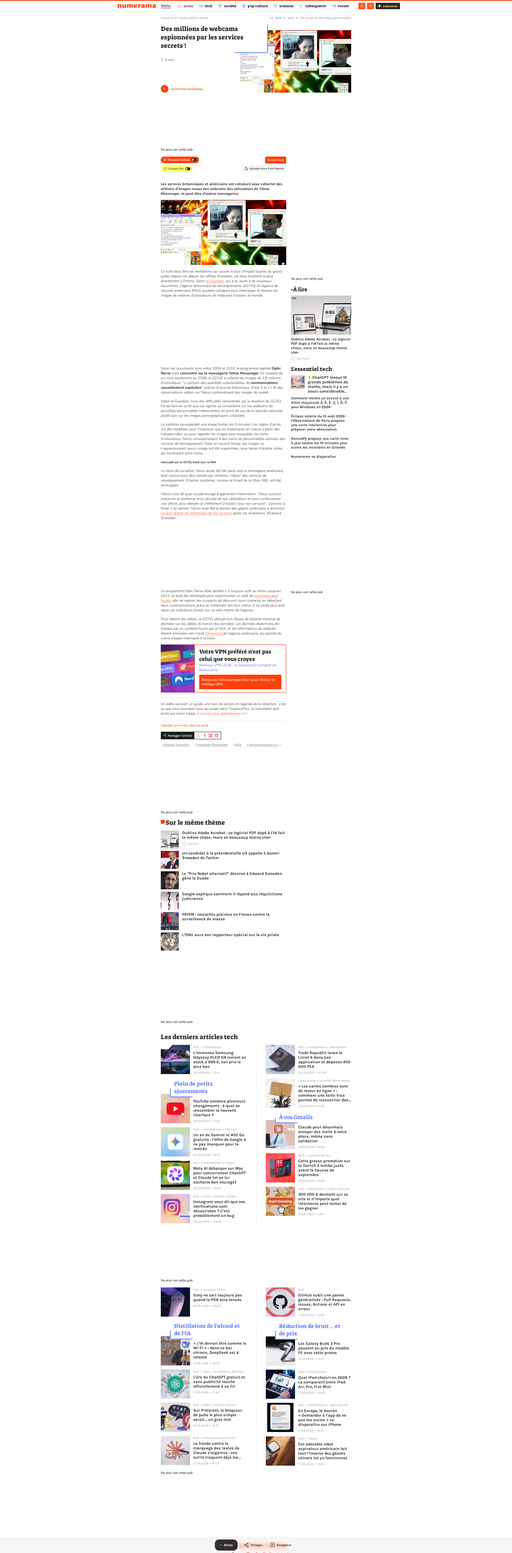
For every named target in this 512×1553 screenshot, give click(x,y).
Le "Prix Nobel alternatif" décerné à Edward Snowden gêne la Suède (232, 875)
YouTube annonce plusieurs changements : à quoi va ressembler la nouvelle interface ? (219, 1108)
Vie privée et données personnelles (325, 18)
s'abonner (390, 6)
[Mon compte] (361, 6)
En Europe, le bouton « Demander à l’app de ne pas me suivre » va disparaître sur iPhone (322, 1417)
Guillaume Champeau (187, 89)
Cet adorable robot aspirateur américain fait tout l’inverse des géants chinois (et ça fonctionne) (322, 1451)
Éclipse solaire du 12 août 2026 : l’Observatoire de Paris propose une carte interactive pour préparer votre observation (319, 423)
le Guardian (215, 281)
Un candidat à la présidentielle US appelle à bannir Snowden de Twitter (230, 855)
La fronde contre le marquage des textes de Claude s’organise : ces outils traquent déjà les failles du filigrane (216, 1450)
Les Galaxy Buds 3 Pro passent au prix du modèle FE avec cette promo (323, 1348)
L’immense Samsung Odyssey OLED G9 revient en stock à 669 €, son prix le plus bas (219, 1059)
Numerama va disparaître (313, 456)
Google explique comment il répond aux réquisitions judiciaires (232, 896)
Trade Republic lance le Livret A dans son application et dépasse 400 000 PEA (324, 1059)
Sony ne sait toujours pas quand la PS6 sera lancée (217, 1297)
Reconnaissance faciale (266, 745)
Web (291, 18)
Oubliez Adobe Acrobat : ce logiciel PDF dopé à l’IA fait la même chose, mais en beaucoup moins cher (233, 835)
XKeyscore (214, 633)
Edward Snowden (176, 745)
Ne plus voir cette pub (177, 149)
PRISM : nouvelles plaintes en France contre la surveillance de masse (226, 916)
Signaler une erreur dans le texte (184, 725)
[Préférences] (370, 6)
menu (166, 5)
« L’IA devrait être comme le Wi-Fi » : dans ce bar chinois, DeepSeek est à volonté (219, 1350)
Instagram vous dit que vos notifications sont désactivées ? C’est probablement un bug (219, 1208)
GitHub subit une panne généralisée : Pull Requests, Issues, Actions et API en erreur (324, 1302)
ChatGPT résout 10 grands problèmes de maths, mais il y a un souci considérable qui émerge (328, 384)
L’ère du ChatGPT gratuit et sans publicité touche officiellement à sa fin (219, 1382)
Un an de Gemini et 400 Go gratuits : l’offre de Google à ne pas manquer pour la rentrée (219, 1142)
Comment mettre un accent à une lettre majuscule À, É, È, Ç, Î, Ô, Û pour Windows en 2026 (320, 402)
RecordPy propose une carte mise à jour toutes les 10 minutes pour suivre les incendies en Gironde (320, 443)
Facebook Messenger (212, 745)
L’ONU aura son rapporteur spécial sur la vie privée (230, 934)
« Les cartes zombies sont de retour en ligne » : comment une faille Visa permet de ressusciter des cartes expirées (323, 1093)
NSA (238, 745)
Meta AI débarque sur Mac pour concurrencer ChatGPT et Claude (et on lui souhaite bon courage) (219, 1175)
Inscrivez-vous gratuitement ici (221, 713)
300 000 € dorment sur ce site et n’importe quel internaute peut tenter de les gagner (323, 1201)
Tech (278, 18)
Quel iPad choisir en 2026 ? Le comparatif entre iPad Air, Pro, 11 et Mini (324, 1382)
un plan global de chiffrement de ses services (196, 513)
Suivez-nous (276, 160)
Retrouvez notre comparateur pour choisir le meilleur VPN (238, 682)
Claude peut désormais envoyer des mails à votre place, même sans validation (322, 1134)
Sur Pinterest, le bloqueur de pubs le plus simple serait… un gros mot (217, 1415)
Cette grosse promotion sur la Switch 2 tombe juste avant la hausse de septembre (324, 1168)
